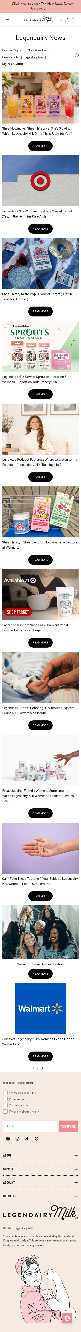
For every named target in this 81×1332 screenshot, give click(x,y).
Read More (40, 145)
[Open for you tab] (67, 1318)
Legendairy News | (35, 57)
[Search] (58, 19)
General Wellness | (38, 50)
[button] (7, 19)
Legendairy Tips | (12, 57)
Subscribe (68, 1126)
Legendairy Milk (23, 1228)
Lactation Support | (13, 50)
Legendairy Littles (12, 63)
